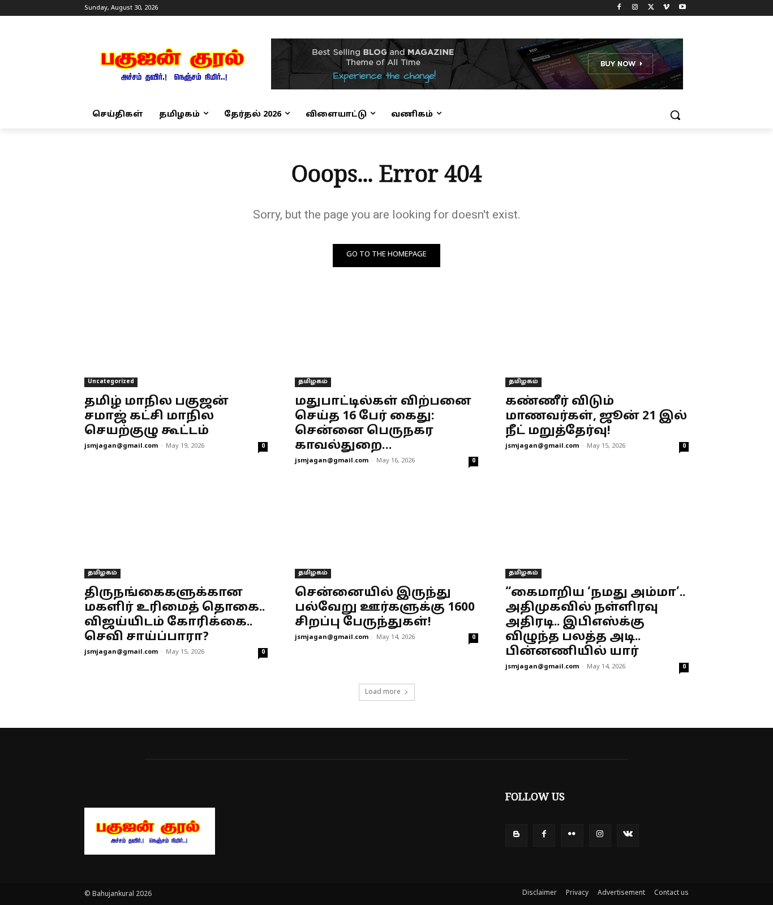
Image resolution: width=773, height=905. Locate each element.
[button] (675, 114)
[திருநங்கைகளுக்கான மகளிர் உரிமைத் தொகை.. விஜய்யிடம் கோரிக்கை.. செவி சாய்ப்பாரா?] (176, 532)
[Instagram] (635, 8)
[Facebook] (619, 8)
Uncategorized (111, 381)
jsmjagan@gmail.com (121, 446)
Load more (383, 692)
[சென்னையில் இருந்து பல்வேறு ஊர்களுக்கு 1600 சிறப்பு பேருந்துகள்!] (386, 532)
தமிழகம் (313, 381)
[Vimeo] (666, 8)
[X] (651, 8)
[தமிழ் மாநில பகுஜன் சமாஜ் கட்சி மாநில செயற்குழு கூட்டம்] (176, 341)
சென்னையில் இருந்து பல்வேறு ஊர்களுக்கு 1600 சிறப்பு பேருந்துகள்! (385, 608)
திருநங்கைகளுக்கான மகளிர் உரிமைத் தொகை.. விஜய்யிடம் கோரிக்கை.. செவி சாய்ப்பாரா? (174, 615)
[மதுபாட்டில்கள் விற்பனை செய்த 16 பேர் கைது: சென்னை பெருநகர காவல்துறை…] (386, 341)
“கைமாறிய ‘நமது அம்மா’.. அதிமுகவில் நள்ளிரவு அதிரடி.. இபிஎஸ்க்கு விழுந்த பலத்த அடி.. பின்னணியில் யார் (595, 622)
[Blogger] (516, 835)
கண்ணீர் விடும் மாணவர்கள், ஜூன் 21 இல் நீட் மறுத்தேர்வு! (596, 416)
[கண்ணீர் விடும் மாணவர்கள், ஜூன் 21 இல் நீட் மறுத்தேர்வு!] (597, 341)
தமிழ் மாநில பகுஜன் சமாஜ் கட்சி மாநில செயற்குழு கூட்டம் (156, 416)
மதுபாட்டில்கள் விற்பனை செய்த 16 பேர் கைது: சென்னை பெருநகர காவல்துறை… (383, 423)
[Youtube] (682, 8)
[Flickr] (572, 835)
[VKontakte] (628, 835)
